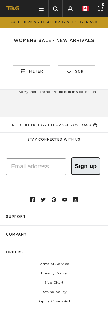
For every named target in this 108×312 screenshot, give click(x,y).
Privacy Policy (54, 273)
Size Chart (54, 282)
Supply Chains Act (54, 301)
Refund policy (54, 292)
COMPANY (16, 234)
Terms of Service (54, 264)
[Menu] (41, 8)
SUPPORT (16, 216)
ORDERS (14, 252)
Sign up (86, 166)
